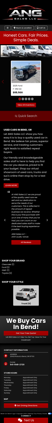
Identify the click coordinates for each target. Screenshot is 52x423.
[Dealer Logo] (26, 12)
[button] (2, 51)
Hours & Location (23, 27)
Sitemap (30, 414)
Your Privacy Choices (41, 414)
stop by (29, 175)
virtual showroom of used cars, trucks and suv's (25, 172)
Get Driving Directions (26, 405)
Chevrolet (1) (8, 264)
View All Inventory (26, 105)
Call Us (41, 27)
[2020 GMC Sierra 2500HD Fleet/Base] (30, 67)
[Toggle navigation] (8, 28)
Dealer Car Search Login (8, 414)
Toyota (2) (7, 273)
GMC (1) (5, 270)
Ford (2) (6, 267)
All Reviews (26, 242)
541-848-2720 (17, 364)
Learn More (11, 185)
